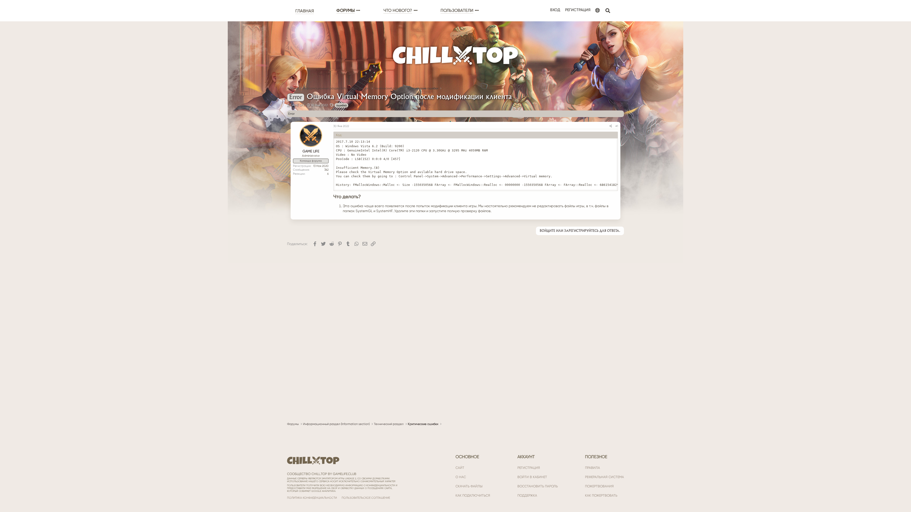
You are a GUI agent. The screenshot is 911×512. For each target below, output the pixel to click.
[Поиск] (607, 10)
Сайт (460, 468)
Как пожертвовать (601, 495)
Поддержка (527, 495)
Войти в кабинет (532, 477)
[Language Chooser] (597, 10)
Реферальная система (604, 477)
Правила (592, 468)
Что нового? (397, 10)
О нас (461, 477)
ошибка (341, 105)
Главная (304, 11)
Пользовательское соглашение (366, 497)
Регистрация (528, 468)
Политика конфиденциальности (312, 497)
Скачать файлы (469, 486)
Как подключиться (473, 495)
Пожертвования (599, 486)
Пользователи (457, 10)
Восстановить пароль (537, 486)
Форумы (345, 10)
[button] (358, 11)
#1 (616, 126)
